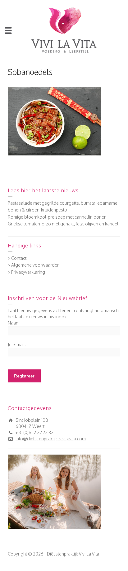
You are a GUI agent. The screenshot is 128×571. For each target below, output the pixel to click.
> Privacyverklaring (26, 272)
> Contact (17, 258)
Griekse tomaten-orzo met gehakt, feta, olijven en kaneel (63, 223)
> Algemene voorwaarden (34, 265)
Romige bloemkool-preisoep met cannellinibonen (57, 217)
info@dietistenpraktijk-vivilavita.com (51, 438)
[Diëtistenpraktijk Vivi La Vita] (64, 29)
